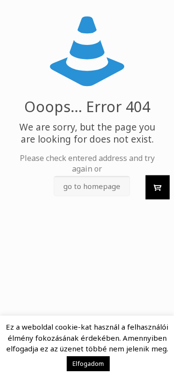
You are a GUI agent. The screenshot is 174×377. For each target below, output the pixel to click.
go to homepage (91, 186)
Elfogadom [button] (88, 363)
